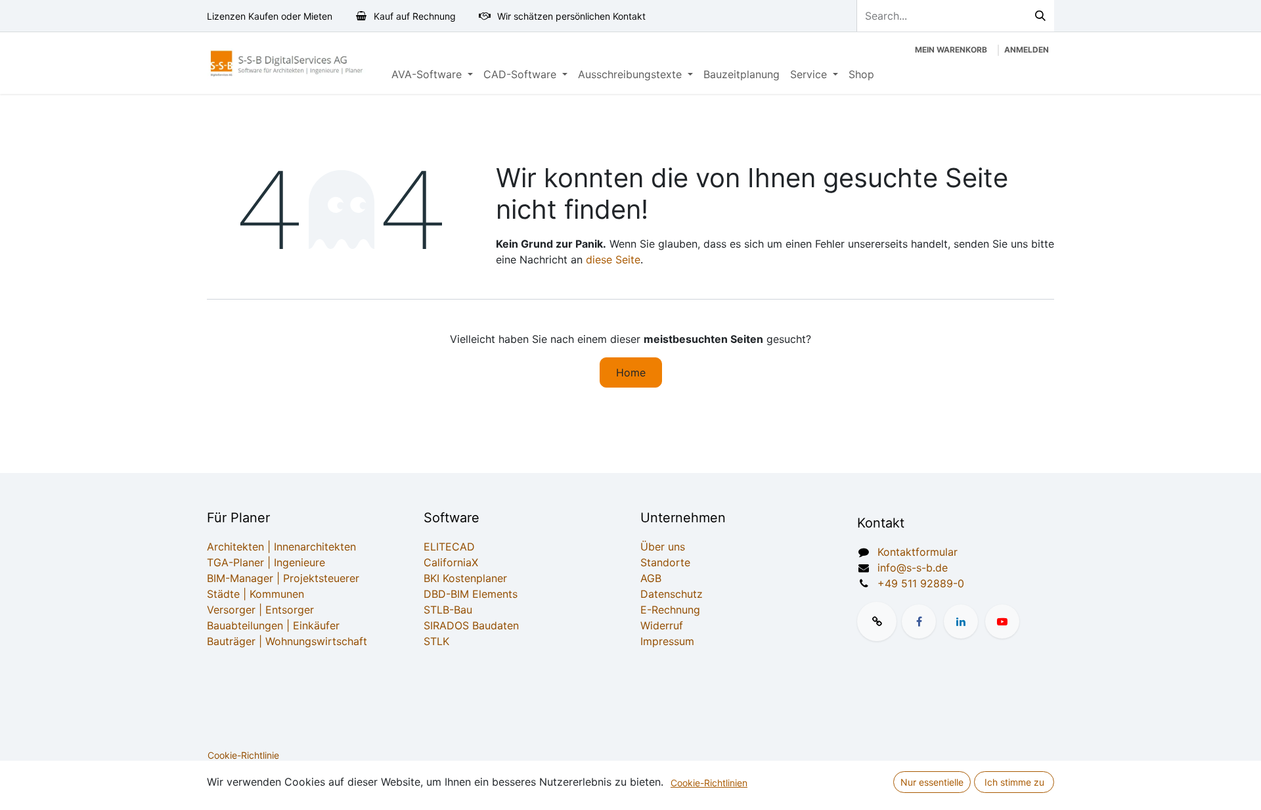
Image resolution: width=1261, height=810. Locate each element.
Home (631, 372)
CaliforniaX (451, 562)
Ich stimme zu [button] (1014, 782)
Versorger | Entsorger (260, 609)
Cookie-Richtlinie (243, 755)
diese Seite (613, 259)
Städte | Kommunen (255, 593)
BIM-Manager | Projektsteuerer (283, 578)
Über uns (662, 546)
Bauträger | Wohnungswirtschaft (287, 641)
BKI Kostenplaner (465, 578)
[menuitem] (432, 74)
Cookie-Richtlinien (709, 782)
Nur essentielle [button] (931, 782)
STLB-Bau (448, 609)
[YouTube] (1002, 621)
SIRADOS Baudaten (471, 625)
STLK (436, 641)
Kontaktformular (917, 551)
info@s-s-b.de (912, 567)
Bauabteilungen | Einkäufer (273, 625)
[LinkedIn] (961, 621)
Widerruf (661, 625)
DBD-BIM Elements (471, 593)
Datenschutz (671, 593)
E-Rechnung (670, 609)
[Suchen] (1040, 16)
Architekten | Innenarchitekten (281, 546)
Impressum (667, 641)
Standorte (665, 562)
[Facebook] (919, 621)
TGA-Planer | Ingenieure (266, 562)
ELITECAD (449, 546)
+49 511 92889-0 (920, 583)
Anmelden (1026, 50)
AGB (650, 578)
